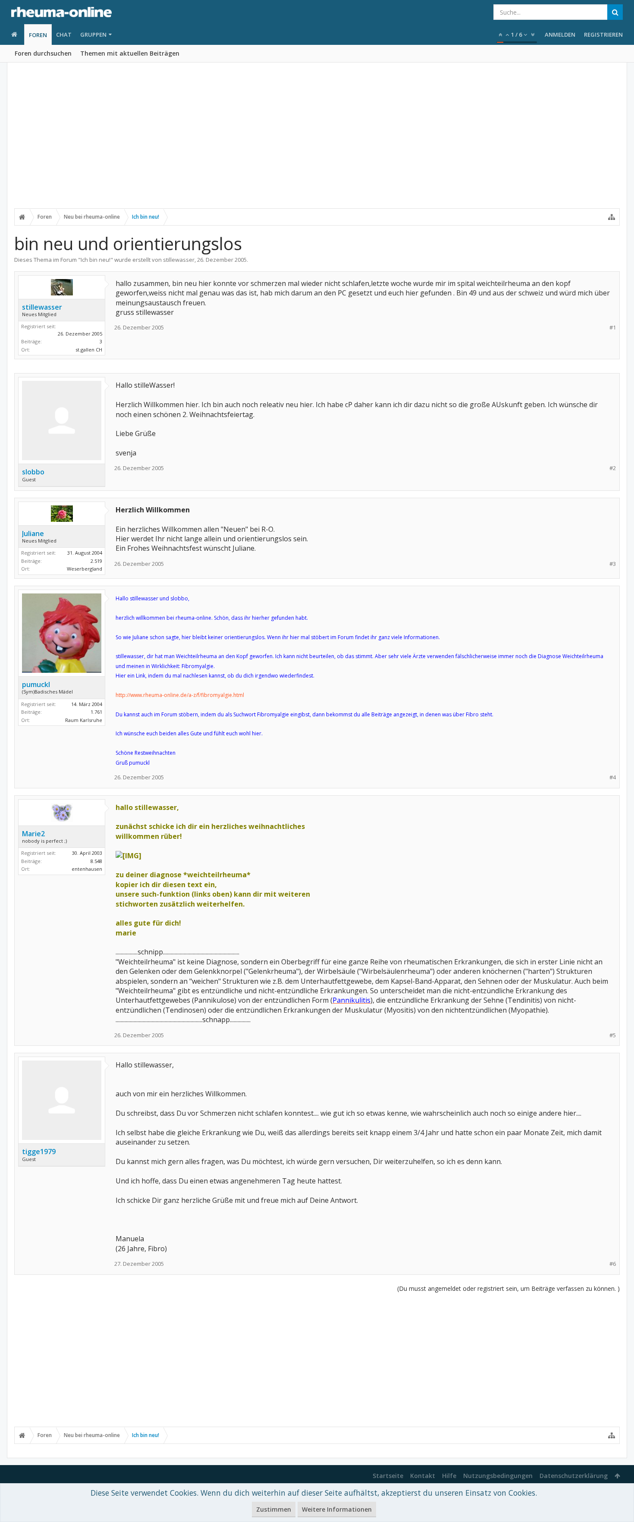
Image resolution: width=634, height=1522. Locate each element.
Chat (64, 34)
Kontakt (422, 1476)
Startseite (388, 1476)
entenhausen (87, 869)
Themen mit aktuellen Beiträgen (129, 53)
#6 (612, 1264)
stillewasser (179, 260)
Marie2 (33, 833)
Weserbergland (84, 568)
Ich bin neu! (95, 260)
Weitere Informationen (337, 1509)
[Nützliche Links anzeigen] (611, 217)
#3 (612, 564)
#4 (612, 777)
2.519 (96, 561)
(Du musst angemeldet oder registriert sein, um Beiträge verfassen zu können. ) (508, 1288)
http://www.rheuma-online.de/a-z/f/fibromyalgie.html (180, 695)
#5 (612, 1035)
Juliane (33, 533)
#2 (612, 468)
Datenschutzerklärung (574, 1476)
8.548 (96, 861)
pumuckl (36, 684)
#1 (612, 327)
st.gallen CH (88, 349)
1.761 (96, 712)
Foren (38, 35)
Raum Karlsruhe (83, 720)
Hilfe (449, 1476)
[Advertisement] (317, 141)
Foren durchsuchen (43, 53)
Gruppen (93, 34)
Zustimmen (273, 1509)
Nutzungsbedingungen (498, 1476)
